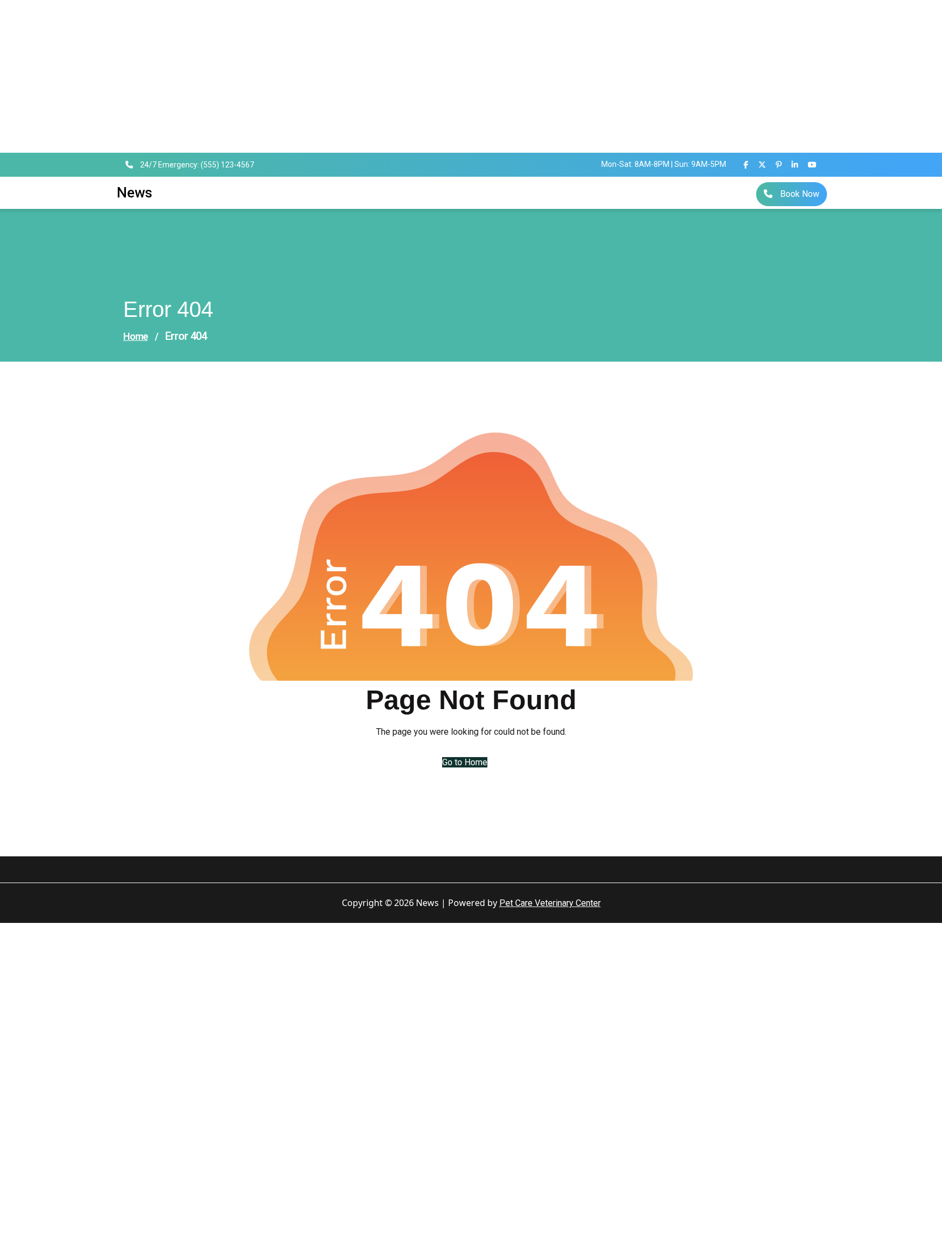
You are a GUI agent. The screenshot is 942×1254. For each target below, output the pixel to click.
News (134, 192)
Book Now (798, 194)
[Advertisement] (327, 76)
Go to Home (464, 762)
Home (135, 336)
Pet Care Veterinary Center (550, 903)
